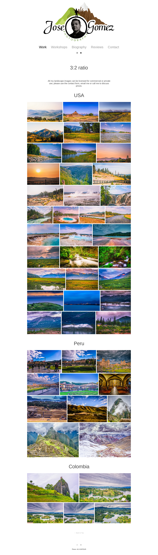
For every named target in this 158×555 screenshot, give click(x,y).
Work (43, 47)
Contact (113, 47)
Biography (79, 47)
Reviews (97, 47)
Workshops (59, 47)
